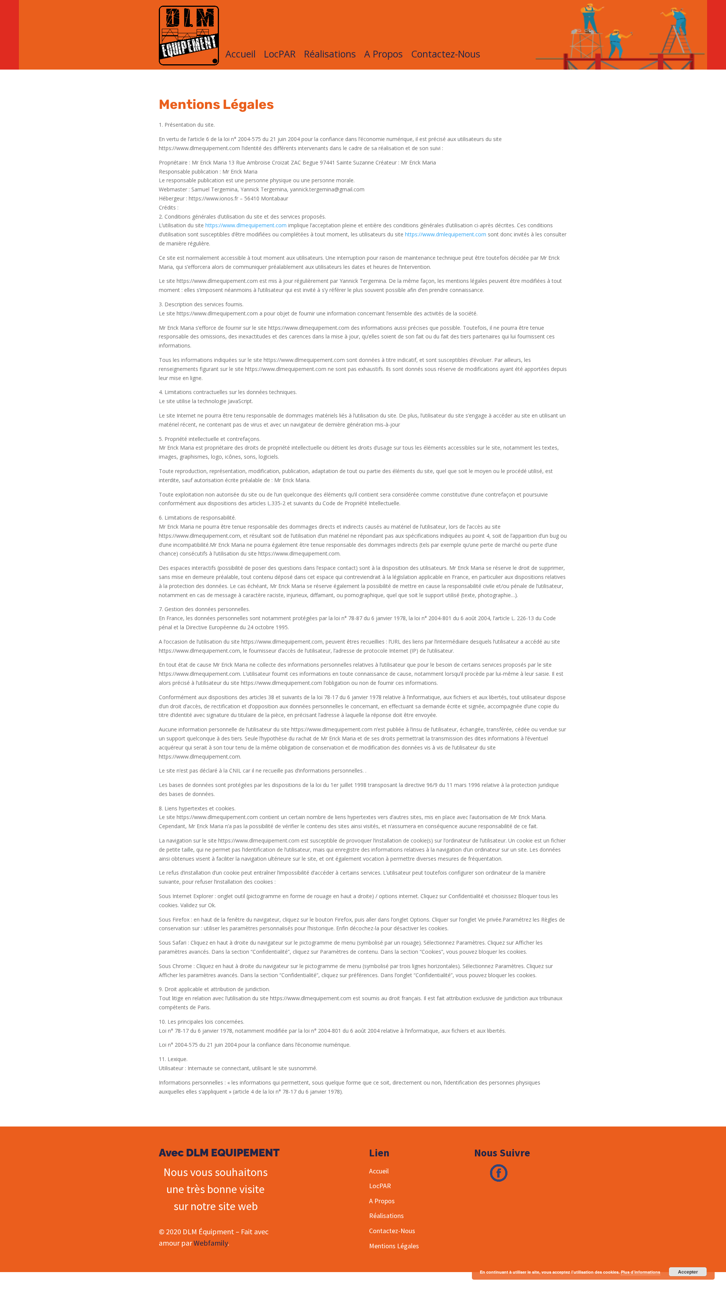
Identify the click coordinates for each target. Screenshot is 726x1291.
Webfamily (211, 1243)
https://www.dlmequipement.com (246, 225)
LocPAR (280, 55)
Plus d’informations (640, 1272)
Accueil (240, 55)
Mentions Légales (394, 1245)
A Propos (383, 55)
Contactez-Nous (445, 55)
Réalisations (330, 55)
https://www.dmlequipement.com (445, 234)
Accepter (688, 1271)
